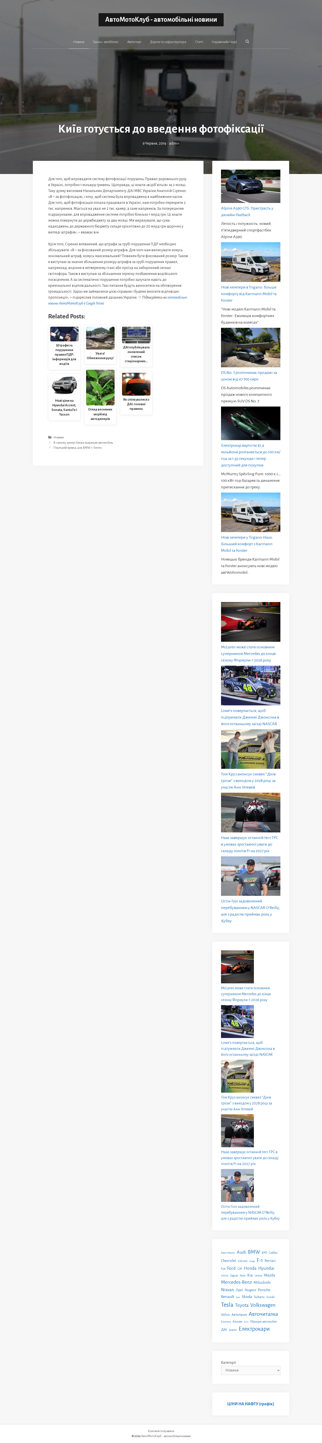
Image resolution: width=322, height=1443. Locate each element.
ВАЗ (246, 1322)
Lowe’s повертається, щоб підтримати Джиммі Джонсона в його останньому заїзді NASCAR (250, 717)
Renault (227, 1296)
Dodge (252, 1261)
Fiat (223, 1268)
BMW (254, 1252)
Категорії (228, 1363)
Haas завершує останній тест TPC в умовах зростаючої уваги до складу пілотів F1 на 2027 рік (249, 844)
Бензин (237, 1321)
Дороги (233, 1329)
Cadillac (273, 1252)
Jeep (243, 1275)
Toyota (242, 1305)
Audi (241, 1252)
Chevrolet (228, 1261)
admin (174, 143)
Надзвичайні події (224, 42)
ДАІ (224, 1329)
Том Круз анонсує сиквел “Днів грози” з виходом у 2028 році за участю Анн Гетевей (248, 780)
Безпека (226, 1321)
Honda (250, 1268)
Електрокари (254, 1329)
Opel (239, 1290)
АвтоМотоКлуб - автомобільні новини (161, 19)
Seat (238, 1297)
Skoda (247, 1296)
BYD (264, 1252)
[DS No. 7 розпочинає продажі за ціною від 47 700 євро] (250, 348)
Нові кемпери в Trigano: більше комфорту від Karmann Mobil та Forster (249, 294)
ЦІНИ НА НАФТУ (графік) (250, 1404)
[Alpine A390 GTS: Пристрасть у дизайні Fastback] (250, 187)
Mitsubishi (262, 1282)
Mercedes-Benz (236, 1282)
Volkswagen (263, 1305)
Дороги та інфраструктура (168, 42)
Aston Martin (228, 1252)
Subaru (259, 1297)
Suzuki (270, 1297)
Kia (250, 1275)
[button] (247, 41)
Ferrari (270, 1261)
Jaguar (234, 1275)
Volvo (225, 1315)
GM (239, 1268)
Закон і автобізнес (106, 42)
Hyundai (266, 1268)
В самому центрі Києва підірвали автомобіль (83, 442)
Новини (78, 42)
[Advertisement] (161, 89)
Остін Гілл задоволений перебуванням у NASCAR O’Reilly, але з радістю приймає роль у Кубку (250, 1213)
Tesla (227, 1305)
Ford (231, 1268)
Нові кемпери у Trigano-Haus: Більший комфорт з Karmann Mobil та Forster (247, 544)
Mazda (269, 1275)
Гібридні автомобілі (263, 1321)
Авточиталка (263, 1314)
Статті (199, 42)
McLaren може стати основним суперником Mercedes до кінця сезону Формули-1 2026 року (248, 653)
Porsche (264, 1290)
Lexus (258, 1275)
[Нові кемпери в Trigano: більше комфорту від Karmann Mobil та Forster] (250, 263)
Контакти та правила (161, 1431)
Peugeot (250, 1290)
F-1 (260, 1260)
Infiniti (224, 1275)
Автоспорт (134, 42)
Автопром (239, 1314)
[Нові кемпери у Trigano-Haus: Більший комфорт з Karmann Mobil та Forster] (250, 513)
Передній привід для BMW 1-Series (77, 447)
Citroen (243, 1261)
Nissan (227, 1289)
